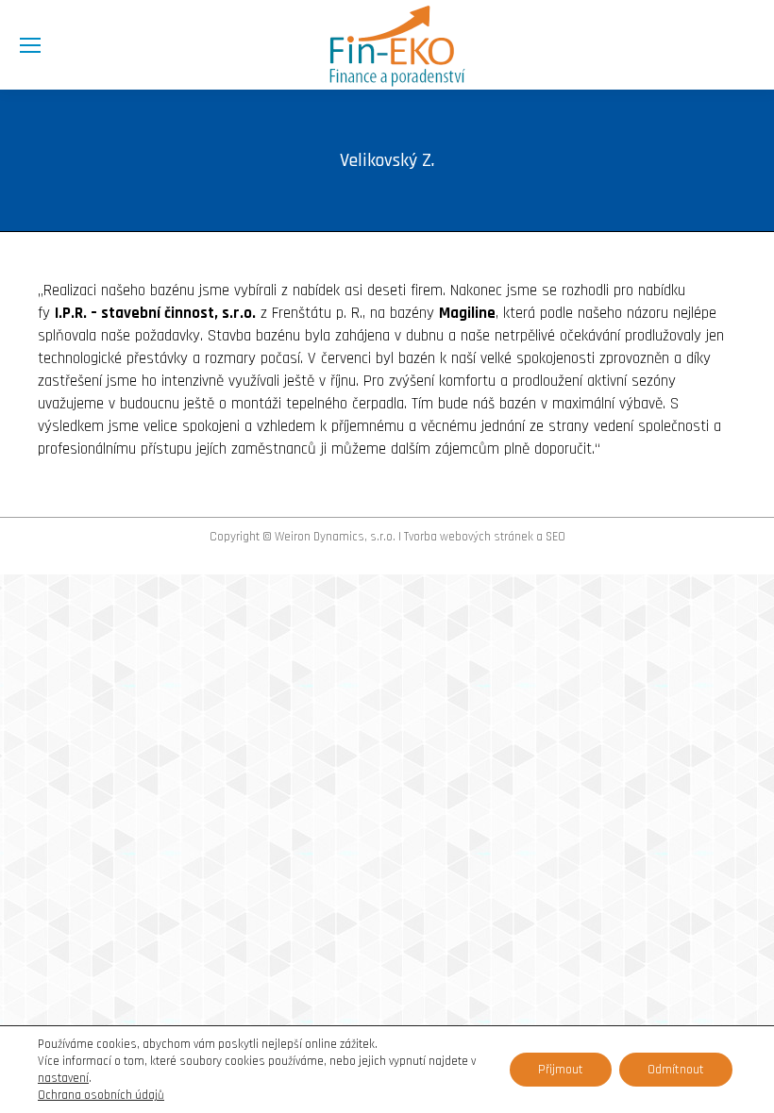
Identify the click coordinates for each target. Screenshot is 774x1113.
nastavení (63, 1078)
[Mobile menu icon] (30, 45)
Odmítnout (676, 1069)
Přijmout (560, 1069)
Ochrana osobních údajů (101, 1095)
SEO (555, 536)
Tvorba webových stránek (468, 536)
